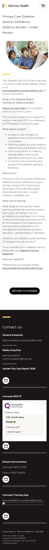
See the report (14, 432)
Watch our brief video (14, 108)
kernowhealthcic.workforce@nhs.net (22, 90)
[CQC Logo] (14, 408)
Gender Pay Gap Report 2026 (18, 368)
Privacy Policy (8, 532)
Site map (39, 532)
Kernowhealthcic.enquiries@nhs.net (22, 340)
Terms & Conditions (25, 532)
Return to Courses (24, 291)
